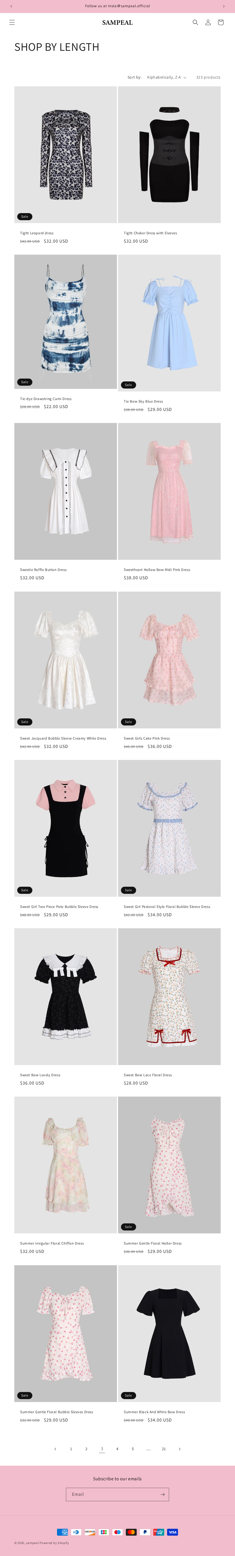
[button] (12, 22)
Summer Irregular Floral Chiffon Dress (52, 1243)
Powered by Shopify (54, 1543)
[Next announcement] (224, 6)
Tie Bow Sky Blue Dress (143, 401)
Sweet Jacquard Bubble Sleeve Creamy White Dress (63, 738)
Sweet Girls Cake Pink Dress (147, 738)
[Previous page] (55, 1449)
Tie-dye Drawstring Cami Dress (45, 399)
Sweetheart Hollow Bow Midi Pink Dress (157, 570)
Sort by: (134, 77)
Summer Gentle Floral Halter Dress (153, 1243)
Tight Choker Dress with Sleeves (150, 233)
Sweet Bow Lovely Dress (40, 1075)
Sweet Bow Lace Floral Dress (148, 1075)
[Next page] (179, 1449)
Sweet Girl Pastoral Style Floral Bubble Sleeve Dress (167, 906)
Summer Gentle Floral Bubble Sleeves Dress (56, 1412)
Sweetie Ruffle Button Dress (43, 570)
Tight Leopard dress (36, 233)
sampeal (32, 1543)
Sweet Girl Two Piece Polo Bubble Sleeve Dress (59, 906)
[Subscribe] (162, 1494)
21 (164, 1448)
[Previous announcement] (11, 6)
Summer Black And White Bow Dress (154, 1412)
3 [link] (102, 1449)
